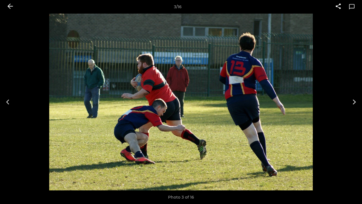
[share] (338, 7)
